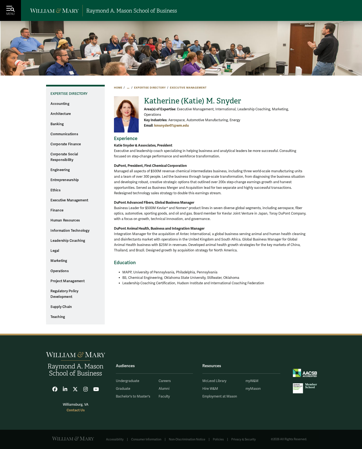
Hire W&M (210, 389)
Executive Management (188, 87)
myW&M (252, 381)
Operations (59, 271)
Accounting (59, 104)
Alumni (164, 389)
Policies (218, 439)
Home (118, 87)
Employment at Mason (219, 396)
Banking (57, 124)
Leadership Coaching (67, 241)
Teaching (57, 317)
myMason (253, 389)
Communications (64, 134)
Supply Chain (61, 307)
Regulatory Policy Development (64, 294)
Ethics (55, 190)
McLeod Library (214, 381)
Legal (54, 251)
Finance (56, 210)
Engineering (60, 170)
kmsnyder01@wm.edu (171, 125)
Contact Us (76, 410)
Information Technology (69, 231)
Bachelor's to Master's (133, 396)
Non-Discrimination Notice (187, 439)
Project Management (67, 281)
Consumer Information (146, 439)
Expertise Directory (149, 87)
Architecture (60, 114)
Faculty (164, 396)
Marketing (58, 261)
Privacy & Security (243, 439)
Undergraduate (127, 381)
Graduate (123, 389)
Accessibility (115, 439)
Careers (165, 381)
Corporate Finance (65, 144)
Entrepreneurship (64, 180)
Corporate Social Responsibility (64, 157)
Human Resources (65, 220)
